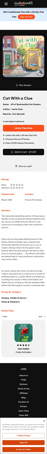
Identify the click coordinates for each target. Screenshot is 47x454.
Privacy (23, 406)
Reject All (23, 442)
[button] (4, 316)
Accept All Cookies (23, 449)
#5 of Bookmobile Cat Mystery (25, 104)
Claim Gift (23, 415)
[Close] (44, 421)
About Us (23, 375)
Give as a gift (25, 166)
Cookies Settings (23, 435)
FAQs (23, 380)
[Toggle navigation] (6, 4)
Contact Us (23, 402)
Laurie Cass (17, 109)
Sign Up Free (26, 17)
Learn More (23, 411)
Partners (23, 384)
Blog (23, 398)
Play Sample (25, 85)
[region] (23, 436)
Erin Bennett (18, 114)
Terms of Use (23, 389)
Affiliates (23, 393)
